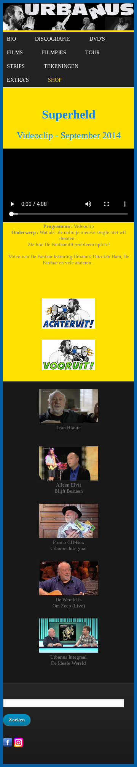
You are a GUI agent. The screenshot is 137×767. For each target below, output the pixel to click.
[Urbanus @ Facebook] (8, 745)
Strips (16, 66)
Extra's (18, 80)
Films (15, 52)
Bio (11, 39)
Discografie (52, 39)
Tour (92, 52)
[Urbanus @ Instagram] (18, 745)
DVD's (97, 39)
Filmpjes (54, 52)
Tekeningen (61, 66)
